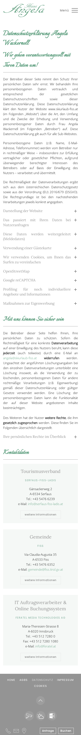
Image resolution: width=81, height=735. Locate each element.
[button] (69, 10)
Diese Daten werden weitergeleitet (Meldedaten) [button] (37, 236)
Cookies (40, 686)
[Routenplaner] (24, 730)
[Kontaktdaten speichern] (52, 715)
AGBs (24, 680)
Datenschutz (42, 680)
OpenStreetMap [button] (16, 271)
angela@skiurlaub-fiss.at (20, 358)
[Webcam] (29, 715)
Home (11, 680)
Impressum (65, 680)
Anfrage (48, 731)
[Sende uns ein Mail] (16, 730)
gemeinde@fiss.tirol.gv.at (45, 569)
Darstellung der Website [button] (23, 211)
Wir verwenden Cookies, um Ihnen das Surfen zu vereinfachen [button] (37, 259)
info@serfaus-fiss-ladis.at (45, 504)
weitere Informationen (40, 514)
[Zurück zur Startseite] (24, 10)
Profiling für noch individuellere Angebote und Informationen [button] (37, 292)
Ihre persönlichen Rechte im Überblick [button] (34, 436)
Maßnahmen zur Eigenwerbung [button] (28, 303)
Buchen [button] (65, 731)
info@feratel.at (45, 646)
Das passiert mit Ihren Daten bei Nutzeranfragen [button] (37, 222)
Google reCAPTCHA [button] (19, 280)
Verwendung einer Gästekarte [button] (27, 248)
